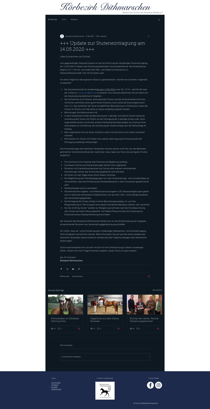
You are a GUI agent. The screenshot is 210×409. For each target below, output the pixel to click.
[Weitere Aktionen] (148, 36)
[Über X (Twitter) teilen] (67, 269)
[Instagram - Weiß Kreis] (158, 385)
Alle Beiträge (52, 20)
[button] (159, 20)
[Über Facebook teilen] (61, 269)
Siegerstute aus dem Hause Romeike (104, 320)
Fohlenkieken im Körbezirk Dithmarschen (65, 320)
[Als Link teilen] (79, 269)
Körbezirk (74, 20)
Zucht (64, 20)
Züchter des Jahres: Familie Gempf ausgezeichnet (144, 320)
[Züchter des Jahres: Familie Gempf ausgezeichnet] (144, 304)
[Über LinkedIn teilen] (73, 269)
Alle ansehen (157, 290)
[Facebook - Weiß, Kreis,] (150, 385)
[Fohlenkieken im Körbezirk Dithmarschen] (65, 304)
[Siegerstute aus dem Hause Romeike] (105, 304)
